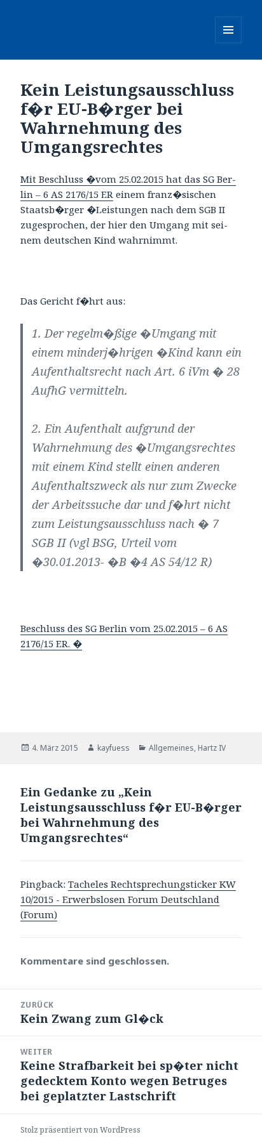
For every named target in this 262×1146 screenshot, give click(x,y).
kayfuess (113, 747)
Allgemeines (171, 747)
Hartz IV (212, 747)
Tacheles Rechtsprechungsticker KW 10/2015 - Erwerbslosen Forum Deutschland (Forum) (128, 899)
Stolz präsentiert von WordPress (80, 1129)
